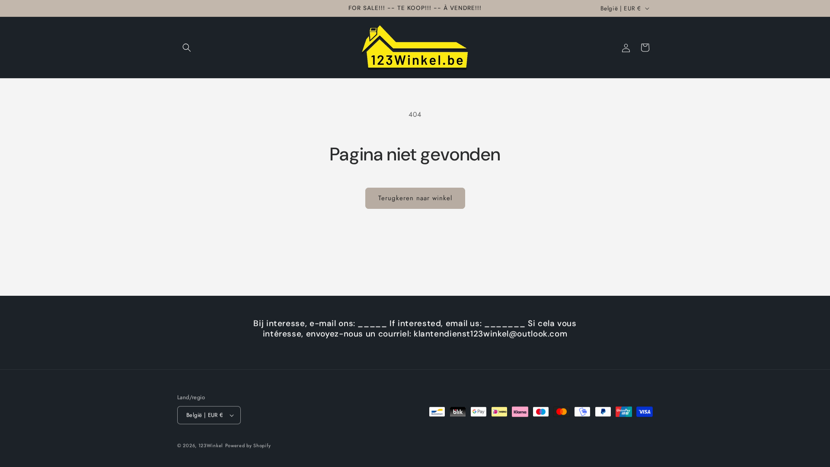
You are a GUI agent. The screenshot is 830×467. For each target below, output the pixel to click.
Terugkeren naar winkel (415, 198)
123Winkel (210, 445)
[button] (186, 47)
